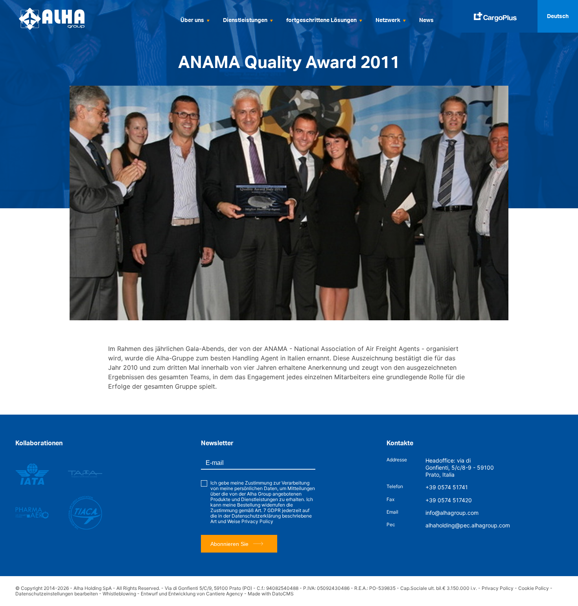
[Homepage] (67, 19)
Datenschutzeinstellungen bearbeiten (56, 594)
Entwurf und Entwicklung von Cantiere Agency (192, 594)
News (426, 20)
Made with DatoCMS (271, 594)
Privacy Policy (257, 521)
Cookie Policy (533, 588)
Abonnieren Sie (229, 544)
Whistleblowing (119, 594)
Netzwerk (388, 20)
